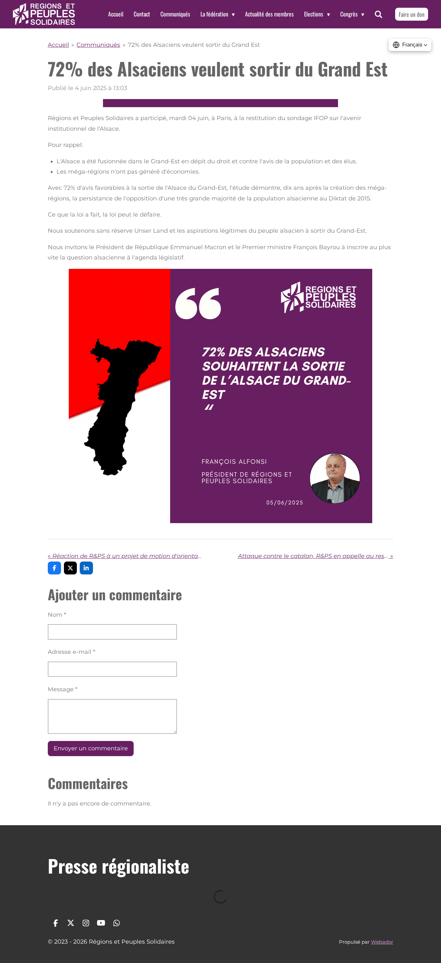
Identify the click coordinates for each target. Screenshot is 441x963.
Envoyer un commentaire (91, 748)
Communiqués (98, 44)
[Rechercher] (378, 14)
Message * (62, 689)
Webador (382, 942)
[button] (410, 44)
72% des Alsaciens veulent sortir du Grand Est (194, 44)
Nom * (57, 614)
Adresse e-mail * (71, 651)
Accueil (58, 44)
